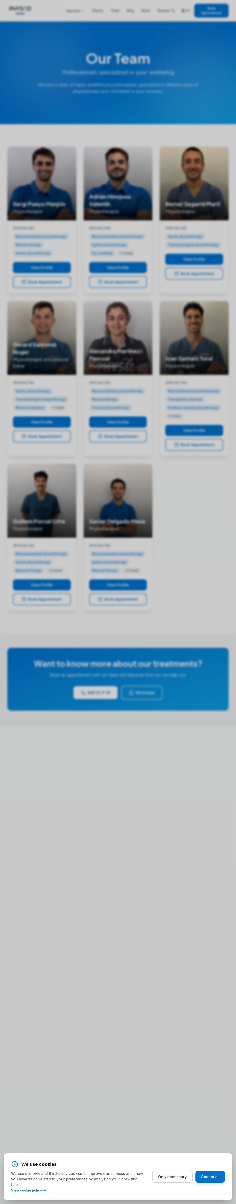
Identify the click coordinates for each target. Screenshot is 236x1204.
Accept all (210, 1176)
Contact (163, 10)
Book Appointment (211, 10)
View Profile (42, 267)
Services (73, 11)
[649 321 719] (173, 10)
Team (114, 10)
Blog (130, 10)
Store (145, 10)
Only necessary (172, 1176)
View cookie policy (26, 1190)
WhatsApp (145, 692)
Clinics (97, 10)
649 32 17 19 (98, 692)
